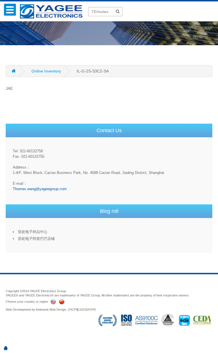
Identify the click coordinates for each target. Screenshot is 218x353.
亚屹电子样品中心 (32, 232)
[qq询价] (5, 348)
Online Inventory (46, 71)
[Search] (117, 11)
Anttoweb (42, 309)
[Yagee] (54, 11)
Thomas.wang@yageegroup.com (40, 189)
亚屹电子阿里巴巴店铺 (36, 238)
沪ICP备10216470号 (82, 309)
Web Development (18, 309)
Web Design (57, 309)
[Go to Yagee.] (19, 71)
